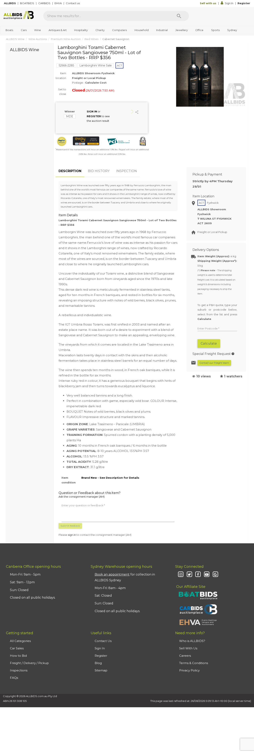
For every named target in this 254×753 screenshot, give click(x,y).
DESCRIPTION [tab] (70, 171)
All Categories (20, 641)
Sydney (232, 30)
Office (199, 30)
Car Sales (17, 648)
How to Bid (18, 656)
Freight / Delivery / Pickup (29, 663)
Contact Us (103, 641)
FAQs (14, 678)
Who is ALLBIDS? (192, 641)
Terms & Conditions (193, 663)
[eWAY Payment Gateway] (86, 140)
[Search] (179, 16)
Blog (98, 663)
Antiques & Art (58, 30)
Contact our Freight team (214, 362)
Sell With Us (188, 648)
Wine (37, 30)
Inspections (18, 670)
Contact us (73, 3)
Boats (9, 30)
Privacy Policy (189, 670)
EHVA (58, 3)
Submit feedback (70, 525)
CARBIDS (44, 3)
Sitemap (101, 670)
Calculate (209, 343)
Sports (215, 30)
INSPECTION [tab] (126, 171)
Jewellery (181, 30)
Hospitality (81, 30)
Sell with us (208, 3)
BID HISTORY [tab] (99, 171)
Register (244, 3)
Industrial (162, 30)
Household (142, 30)
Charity (100, 30)
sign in (72, 534)
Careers (185, 656)
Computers (119, 30)
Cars (24, 30)
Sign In (229, 3)
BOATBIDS (27, 3)
